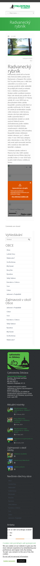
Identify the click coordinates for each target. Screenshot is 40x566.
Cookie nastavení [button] (9, 561)
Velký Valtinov (11, 278)
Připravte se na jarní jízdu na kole (23, 439)
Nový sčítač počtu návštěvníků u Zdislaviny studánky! (22, 420)
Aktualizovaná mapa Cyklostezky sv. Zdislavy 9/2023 (21, 430)
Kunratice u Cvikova (13, 282)
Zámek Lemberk (19, 467)
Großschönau (11, 262)
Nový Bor (10, 270)
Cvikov (9, 290)
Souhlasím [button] (21, 561)
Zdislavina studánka (20, 454)
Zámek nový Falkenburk (21, 460)
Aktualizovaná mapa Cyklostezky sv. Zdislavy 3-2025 (22, 410)
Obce (8, 250)
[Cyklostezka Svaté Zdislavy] (20, 6)
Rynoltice (10, 274)
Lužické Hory (11, 254)
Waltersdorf (11, 258)
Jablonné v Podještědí (14, 294)
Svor (8, 286)
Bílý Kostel (10, 266)
